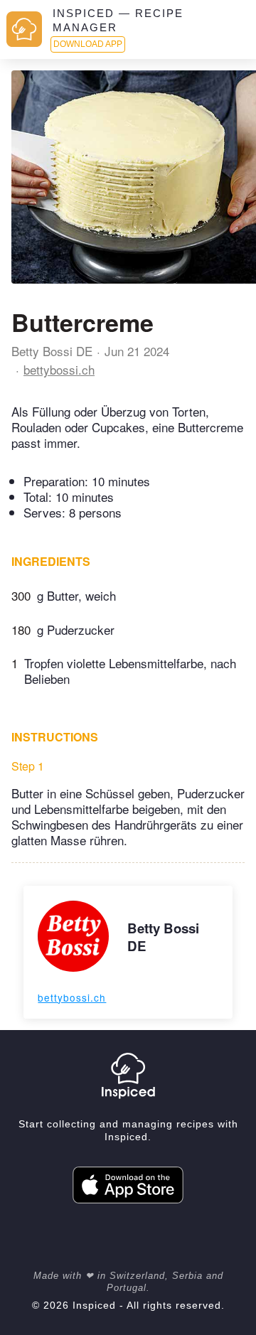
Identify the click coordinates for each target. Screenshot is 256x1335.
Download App (87, 44)
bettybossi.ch (59, 369)
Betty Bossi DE (51, 351)
